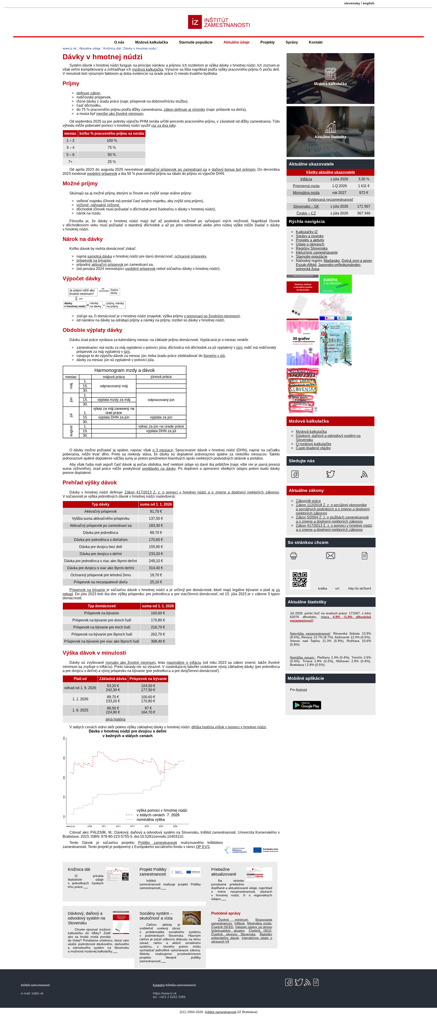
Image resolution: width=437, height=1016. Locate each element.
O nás (119, 42)
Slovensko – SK (306, 206)
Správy (292, 42)
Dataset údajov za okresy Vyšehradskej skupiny (241, 928)
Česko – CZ (306, 213)
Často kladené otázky (313, 448)
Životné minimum (233, 919)
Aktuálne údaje (236, 42)
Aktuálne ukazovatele (311, 164)
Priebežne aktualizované (223, 871)
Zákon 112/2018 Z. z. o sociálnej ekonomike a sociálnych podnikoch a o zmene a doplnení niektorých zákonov (333, 509)
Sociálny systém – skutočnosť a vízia (156, 915)
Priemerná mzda (306, 186)
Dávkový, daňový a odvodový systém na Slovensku (86, 918)
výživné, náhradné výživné (97, 205)
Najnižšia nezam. (302, 657)
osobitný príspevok (102, 174)
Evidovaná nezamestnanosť (330, 200)
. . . (86, 887)
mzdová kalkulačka (147, 69)
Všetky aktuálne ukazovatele (330, 172)
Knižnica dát (112, 48)
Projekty (267, 42)
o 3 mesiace (162, 450)
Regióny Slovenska (312, 248)
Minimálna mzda (259, 923)
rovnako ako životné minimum (131, 662)
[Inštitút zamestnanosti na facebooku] (295, 474)
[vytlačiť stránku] (294, 555)
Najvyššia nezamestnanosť (310, 633)
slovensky (352, 3)
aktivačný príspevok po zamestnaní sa (175, 169)
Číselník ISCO (260, 930)
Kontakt (316, 42)
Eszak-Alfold (306, 265)
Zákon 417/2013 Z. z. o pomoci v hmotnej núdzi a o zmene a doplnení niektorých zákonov (201, 492)
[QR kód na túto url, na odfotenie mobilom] (300, 588)
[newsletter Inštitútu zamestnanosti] (366, 555)
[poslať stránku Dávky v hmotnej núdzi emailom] (330, 555)
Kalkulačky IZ (307, 232)
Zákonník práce (308, 501)
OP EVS (203, 847)
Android (301, 689)
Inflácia (239, 923)
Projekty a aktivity (310, 240)
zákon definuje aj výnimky (184, 109)
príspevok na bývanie (93, 260)
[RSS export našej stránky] (365, 474)
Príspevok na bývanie (87, 590)
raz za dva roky (163, 125)
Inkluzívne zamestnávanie (317, 252)
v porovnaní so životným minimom (211, 316)
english (368, 3)
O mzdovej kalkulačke (313, 444)
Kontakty (159, 985)
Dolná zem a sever (357, 261)
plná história (115, 719)
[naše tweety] (330, 474)
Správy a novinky (310, 236)
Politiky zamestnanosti (157, 843)
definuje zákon (88, 93)
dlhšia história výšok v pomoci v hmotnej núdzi (228, 727)
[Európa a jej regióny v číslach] (336, 319)
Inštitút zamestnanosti (220, 1012)
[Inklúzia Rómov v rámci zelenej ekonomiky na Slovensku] (336, 365)
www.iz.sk (69, 48)
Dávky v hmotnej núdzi (140, 48)
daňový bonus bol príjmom (233, 169)
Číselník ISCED (222, 927)
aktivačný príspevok (107, 264)
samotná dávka (99, 256)
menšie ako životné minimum (119, 114)
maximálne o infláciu (184, 662)
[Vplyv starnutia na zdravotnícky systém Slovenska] (303, 412)
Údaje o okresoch (310, 244)
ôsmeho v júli (214, 356)
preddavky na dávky (159, 469)
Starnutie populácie (196, 42)
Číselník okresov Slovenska (233, 934)
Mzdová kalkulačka (151, 42)
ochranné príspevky (190, 256)
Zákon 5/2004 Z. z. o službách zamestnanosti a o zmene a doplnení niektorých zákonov (332, 519)
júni (239, 347)
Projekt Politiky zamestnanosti (153, 871)
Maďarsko (332, 261)
